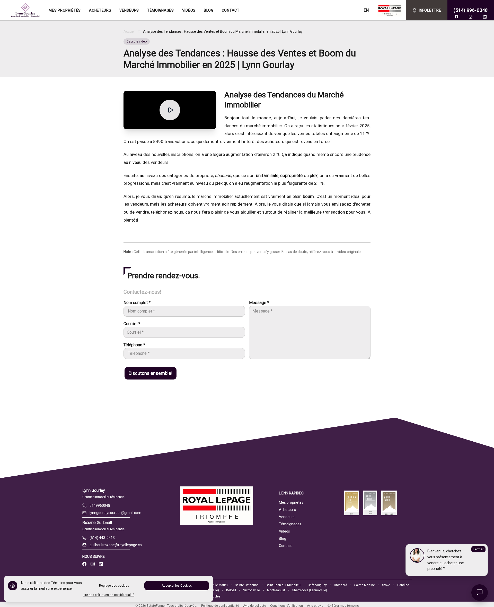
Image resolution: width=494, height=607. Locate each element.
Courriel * (131, 323)
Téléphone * (134, 344)
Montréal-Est (276, 590)
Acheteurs (287, 510)
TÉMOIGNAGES (160, 10)
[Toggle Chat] (479, 592)
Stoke (386, 585)
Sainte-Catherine (247, 585)
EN (366, 10)
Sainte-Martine (364, 585)
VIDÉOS (189, 10)
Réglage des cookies (114, 585)
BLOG (209, 10)
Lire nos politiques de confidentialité (108, 595)
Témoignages (290, 524)
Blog (282, 538)
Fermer (478, 549)
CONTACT (231, 10)
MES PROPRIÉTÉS (65, 10)
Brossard (340, 585)
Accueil (129, 31)
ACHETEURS (100, 10)
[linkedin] (485, 16)
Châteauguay (317, 585)
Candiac (403, 585)
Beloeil (231, 590)
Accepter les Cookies (177, 585)
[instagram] (470, 16)
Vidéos (284, 531)
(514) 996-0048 (471, 10)
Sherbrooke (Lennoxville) (309, 590)
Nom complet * (137, 302)
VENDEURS (129, 10)
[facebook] (456, 16)
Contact (285, 546)
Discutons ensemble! (150, 373)
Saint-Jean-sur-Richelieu (283, 585)
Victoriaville (251, 590)
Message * (259, 302)
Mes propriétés (291, 502)
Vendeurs (287, 517)
